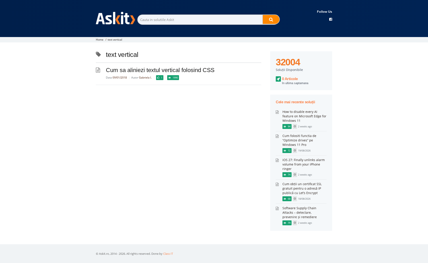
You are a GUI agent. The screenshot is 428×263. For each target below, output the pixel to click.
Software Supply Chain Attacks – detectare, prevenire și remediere (299, 212)
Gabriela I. (145, 77)
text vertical (115, 39)
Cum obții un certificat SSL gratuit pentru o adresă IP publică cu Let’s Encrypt (302, 188)
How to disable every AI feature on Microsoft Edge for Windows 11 (304, 116)
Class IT (168, 254)
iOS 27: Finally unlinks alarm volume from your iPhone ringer (303, 164)
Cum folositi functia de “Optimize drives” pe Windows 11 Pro (299, 140)
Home (99, 39)
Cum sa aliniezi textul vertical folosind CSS (160, 70)
